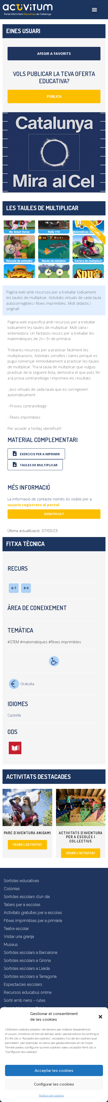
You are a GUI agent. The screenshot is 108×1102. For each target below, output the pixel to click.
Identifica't (54, 514)
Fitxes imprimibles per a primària (33, 920)
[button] (100, 1016)
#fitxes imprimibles (64, 641)
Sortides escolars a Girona (27, 960)
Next (98, 249)
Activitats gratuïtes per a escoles (33, 912)
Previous (10, 249)
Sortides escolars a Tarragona (30, 976)
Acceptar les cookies (54, 1070)
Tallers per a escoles (22, 904)
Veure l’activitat (27, 844)
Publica (54, 96)
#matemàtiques (33, 641)
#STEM (13, 641)
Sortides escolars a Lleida (27, 968)
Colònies (12, 888)
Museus (11, 944)
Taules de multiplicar (38, 465)
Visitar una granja (19, 936)
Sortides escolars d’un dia (27, 896)
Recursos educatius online (27, 992)
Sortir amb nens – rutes (24, 1000)
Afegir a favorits (54, 53)
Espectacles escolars (23, 984)
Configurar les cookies (54, 1084)
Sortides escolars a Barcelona (30, 952)
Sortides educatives (21, 880)
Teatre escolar (16, 928)
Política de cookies (51, 1095)
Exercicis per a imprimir (39, 454)
